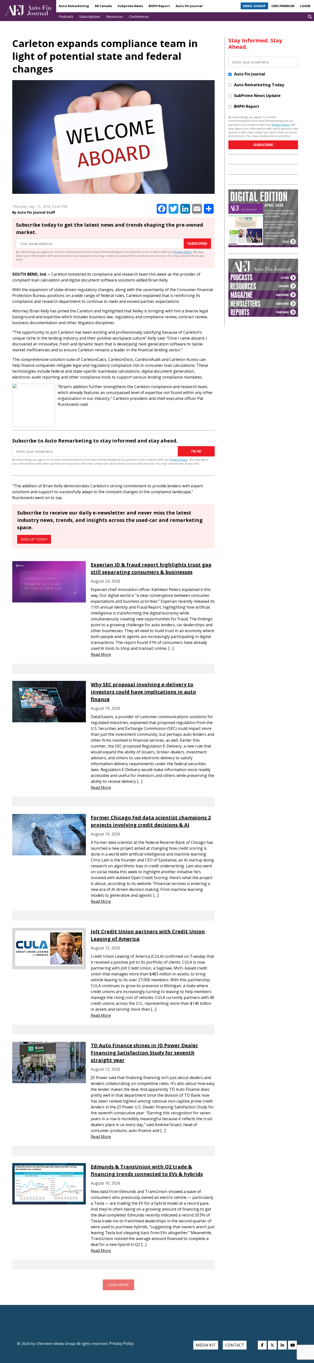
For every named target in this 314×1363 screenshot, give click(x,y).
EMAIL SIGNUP (254, 6)
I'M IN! (196, 451)
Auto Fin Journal (189, 6)
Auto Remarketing (74, 6)
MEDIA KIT (206, 1345)
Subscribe (197, 244)
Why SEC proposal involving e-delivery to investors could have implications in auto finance (143, 691)
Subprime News (130, 6)
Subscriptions (89, 16)
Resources (114, 16)
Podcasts (66, 16)
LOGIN (305, 6)
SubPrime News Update (257, 95)
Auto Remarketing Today (259, 84)
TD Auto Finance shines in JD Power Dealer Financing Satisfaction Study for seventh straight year (144, 1052)
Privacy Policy (182, 252)
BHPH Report (159, 6)
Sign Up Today (34, 539)
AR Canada (103, 6)
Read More (101, 654)
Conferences (139, 16)
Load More (118, 1285)
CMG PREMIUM (282, 6)
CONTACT (234, 1345)
